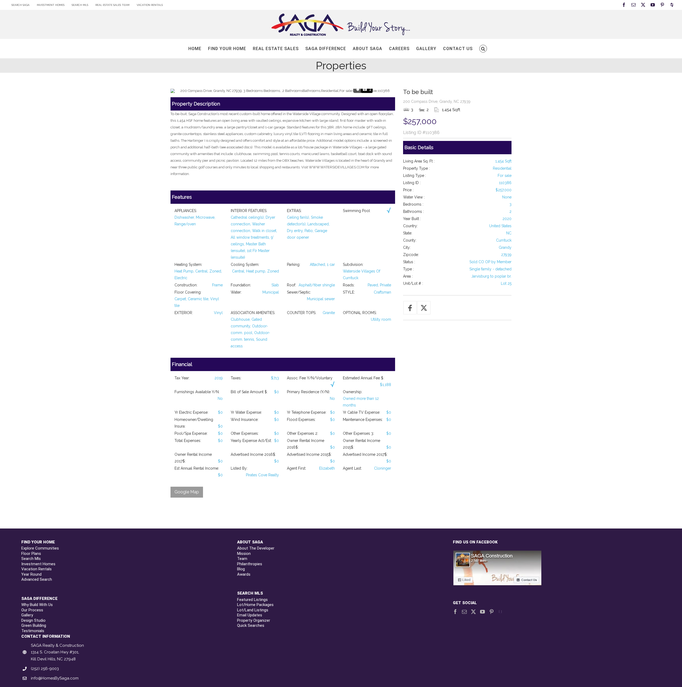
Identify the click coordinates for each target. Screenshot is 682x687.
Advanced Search (36, 579)
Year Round (31, 574)
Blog (241, 569)
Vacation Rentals (36, 569)
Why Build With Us (37, 604)
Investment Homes (38, 564)
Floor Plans (31, 553)
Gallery (27, 615)
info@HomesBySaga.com (55, 678)
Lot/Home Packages (255, 604)
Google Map (186, 491)
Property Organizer (253, 620)
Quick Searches (250, 625)
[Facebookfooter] (497, 553)
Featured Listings (252, 599)
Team (242, 558)
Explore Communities (40, 548)
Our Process (32, 610)
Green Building (33, 625)
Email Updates (249, 615)
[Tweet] (423, 307)
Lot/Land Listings (252, 610)
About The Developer (255, 548)
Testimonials (32, 630)
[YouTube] (482, 611)
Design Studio (33, 620)
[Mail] (464, 611)
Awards (243, 574)
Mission (244, 553)
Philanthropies (249, 564)
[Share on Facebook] (410, 307)
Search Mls (31, 558)
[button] (483, 48)
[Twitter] (473, 611)
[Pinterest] (491, 611)
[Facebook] (455, 611)
